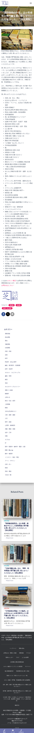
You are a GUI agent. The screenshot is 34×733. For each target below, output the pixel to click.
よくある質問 (25, 657)
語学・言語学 (9, 369)
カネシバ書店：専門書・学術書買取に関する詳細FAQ (17, 680)
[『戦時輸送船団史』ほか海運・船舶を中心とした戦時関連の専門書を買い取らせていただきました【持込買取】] (17, 508)
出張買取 (7, 347)
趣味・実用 (8, 376)
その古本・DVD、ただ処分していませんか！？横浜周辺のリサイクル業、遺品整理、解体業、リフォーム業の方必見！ (17, 699)
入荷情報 (7, 404)
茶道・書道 (8, 471)
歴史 (6, 340)
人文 (6, 418)
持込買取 (18, 305)
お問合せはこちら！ (7, 285)
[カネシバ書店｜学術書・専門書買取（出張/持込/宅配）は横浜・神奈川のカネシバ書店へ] (5, 3)
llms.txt (17, 727)
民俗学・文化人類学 (7, 308)
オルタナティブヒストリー (12, 386)
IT (5, 443)
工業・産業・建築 (10, 415)
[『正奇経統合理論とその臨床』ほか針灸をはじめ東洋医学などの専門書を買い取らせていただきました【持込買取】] (17, 596)
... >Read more (9, 538)
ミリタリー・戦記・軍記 (12, 457)
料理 (6, 468)
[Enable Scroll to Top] (30, 729)
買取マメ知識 (9, 390)
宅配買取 (7, 344)
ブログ (17, 657)
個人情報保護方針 (9, 671)
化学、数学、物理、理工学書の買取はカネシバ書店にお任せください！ (17, 685)
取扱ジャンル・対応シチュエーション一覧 (17, 675)
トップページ (13, 648)
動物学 (7, 393)
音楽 (6, 383)
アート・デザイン (10, 460)
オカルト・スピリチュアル (12, 372)
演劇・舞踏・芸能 (10, 429)
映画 (6, 407)
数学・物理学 (9, 453)
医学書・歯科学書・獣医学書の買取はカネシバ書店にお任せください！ (17, 691)
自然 (6, 355)
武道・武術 (8, 351)
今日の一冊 (8, 475)
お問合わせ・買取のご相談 (10, 653)
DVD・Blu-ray (9, 450)
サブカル (7, 439)
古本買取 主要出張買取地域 (17, 662)
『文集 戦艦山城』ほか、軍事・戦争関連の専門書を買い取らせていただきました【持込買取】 (16, 570)
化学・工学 (8, 432)
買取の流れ (21, 648)
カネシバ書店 (11, 280)
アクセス (28, 653)
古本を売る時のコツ (10, 411)
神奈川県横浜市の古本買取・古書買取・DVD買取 (17, 710)
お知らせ (7, 397)
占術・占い (8, 464)
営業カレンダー (9, 657)
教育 (6, 379)
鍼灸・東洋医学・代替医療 (12, 365)
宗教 (6, 436)
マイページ (28, 666)
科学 (6, 358)
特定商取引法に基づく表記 (22, 671)
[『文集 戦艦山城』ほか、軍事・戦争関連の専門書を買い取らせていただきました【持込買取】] (17, 553)
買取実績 (11, 305)
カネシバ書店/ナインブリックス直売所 (12, 666)
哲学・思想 (8, 422)
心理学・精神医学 (10, 425)
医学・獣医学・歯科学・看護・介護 (15, 446)
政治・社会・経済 (10, 400)
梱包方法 (17, 705)
